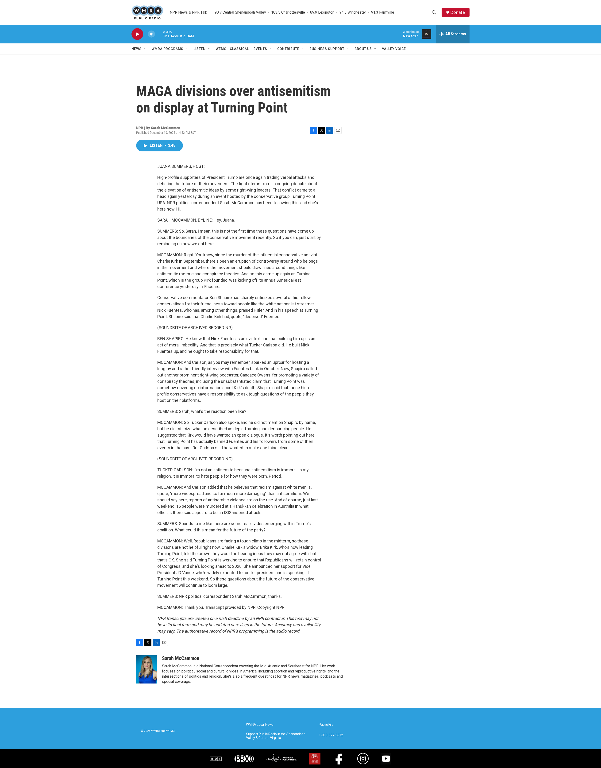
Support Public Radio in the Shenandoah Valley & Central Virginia (275, 736)
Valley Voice (394, 49)
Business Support (326, 49)
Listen (199, 49)
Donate (457, 12)
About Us (363, 49)
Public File (326, 724)
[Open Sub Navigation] (145, 49)
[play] (137, 34)
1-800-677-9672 (331, 735)
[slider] (159, 33)
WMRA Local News (260, 724)
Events (260, 49)
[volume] (151, 34)
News (136, 49)
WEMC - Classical (232, 49)
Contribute (288, 49)
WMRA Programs (167, 49)
